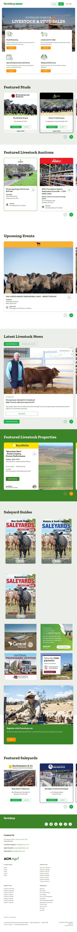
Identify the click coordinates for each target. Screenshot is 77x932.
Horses (5, 873)
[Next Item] (71, 137)
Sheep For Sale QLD (9, 890)
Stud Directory (12, 40)
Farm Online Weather (45, 892)
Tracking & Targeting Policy (21, 924)
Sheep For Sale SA (8, 894)
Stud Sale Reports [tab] (11, 344)
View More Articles (12, 421)
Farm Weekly (43, 894)
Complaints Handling (23, 922)
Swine (5, 875)
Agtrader (42, 888)
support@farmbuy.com (21, 848)
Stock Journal (43, 904)
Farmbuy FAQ (44, 922)
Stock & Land (43, 906)
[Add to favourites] (33, 190)
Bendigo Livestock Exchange (56, 789)
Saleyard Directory (48, 63)
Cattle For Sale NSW (45, 867)
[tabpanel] (38, 385)
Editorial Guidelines (35, 922)
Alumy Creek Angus (56, 118)
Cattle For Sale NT (44, 877)
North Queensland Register (46, 900)
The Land (42, 908)
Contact (26, 127)
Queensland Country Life (46, 902)
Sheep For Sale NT (8, 898)
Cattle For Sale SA (44, 873)
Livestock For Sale (48, 40)
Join (61, 4)
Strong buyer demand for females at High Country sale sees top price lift (20, 401)
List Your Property (8, 924)
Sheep (5, 869)
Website (67, 925)
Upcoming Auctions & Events (18, 63)
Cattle (5, 867)
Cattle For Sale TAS (44, 879)
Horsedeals (43, 898)
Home (6, 917)
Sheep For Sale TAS (8, 900)
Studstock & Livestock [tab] (29, 344)
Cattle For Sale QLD (45, 869)
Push (72, 925)
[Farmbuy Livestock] (21, 4)
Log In (54, 4)
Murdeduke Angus (20, 118)
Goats (5, 871)
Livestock (13, 917)
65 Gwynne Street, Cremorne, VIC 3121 (15, 839)
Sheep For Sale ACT (9, 902)
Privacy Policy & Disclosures (11, 922)
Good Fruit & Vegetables (46, 896)
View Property (12, 479)
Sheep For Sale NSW (9, 888)
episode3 (42, 910)
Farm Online (43, 890)
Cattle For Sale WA (44, 875)
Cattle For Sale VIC (44, 871)
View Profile (16, 127)
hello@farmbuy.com (23, 844)
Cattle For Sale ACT (44, 881)
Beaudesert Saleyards (20, 789)
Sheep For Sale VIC (8, 892)
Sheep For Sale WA (8, 896)
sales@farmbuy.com (18, 851)
